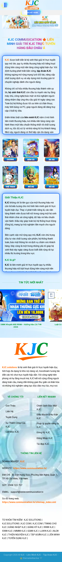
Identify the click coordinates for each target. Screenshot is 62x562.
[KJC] (31, 5)
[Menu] (4, 5)
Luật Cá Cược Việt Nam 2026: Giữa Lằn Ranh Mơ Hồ (31, 324)
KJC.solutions (9, 367)
